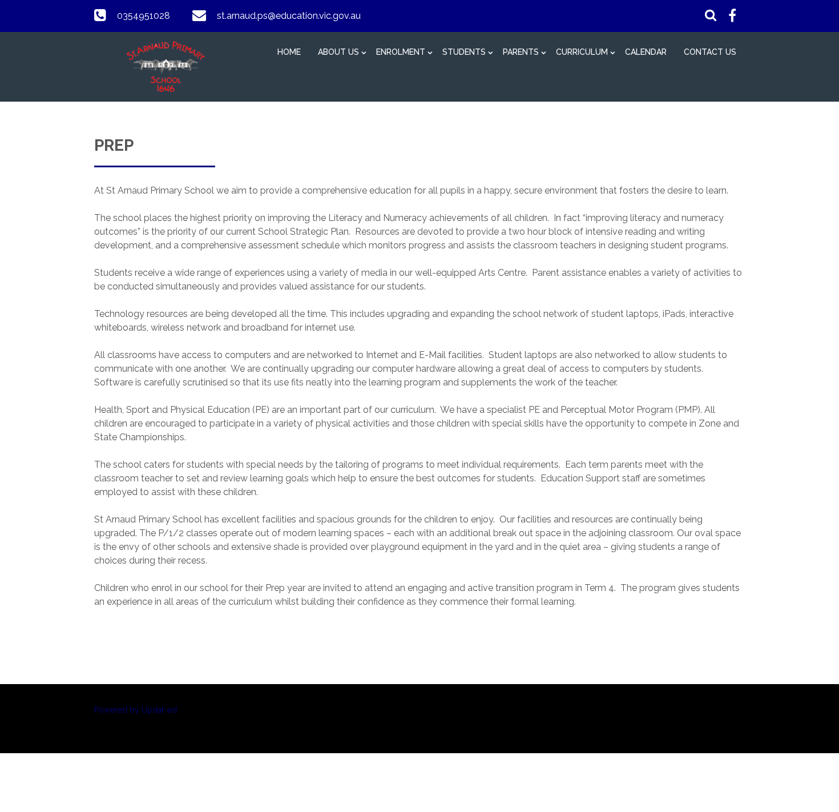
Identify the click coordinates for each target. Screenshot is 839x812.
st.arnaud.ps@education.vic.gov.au (289, 15)
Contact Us (710, 52)
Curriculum (582, 52)
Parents (521, 52)
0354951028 (143, 15)
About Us (338, 52)
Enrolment (400, 52)
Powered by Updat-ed (135, 709)
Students (464, 52)
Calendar (646, 52)
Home (289, 52)
